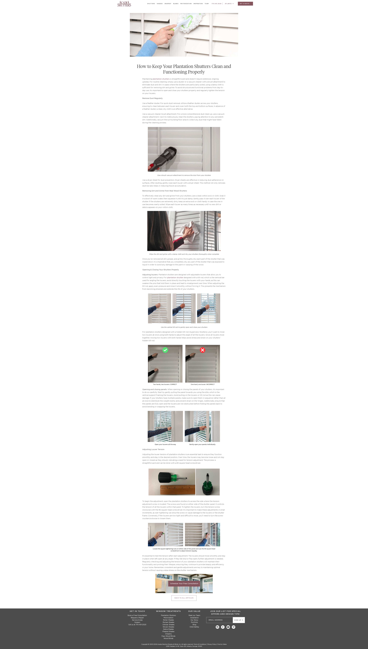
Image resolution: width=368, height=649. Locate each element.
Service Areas (137, 620)
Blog (194, 624)
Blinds (176, 3)
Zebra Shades (168, 629)
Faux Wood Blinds (168, 636)
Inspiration (198, 3)
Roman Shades (168, 622)
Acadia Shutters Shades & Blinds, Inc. (169, 644)
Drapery (168, 3)
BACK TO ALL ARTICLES (184, 598)
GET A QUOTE (245, 3)
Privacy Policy (211, 644)
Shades (160, 3)
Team (207, 3)
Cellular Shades (168, 624)
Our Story (194, 620)
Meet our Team (194, 615)
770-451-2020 (141, 624)
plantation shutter (175, 278)
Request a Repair (137, 618)
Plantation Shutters (168, 615)
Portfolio (194, 622)
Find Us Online (222, 644)
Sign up (238, 620)
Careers (137, 622)
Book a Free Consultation (137, 615)
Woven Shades (168, 627)
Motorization (186, 3)
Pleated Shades (168, 631)
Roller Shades (168, 620)
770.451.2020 (217, 3)
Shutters (151, 3)
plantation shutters (161, 79)
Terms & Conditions (200, 644)
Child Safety (194, 627)
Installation (194, 618)
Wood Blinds (168, 638)
